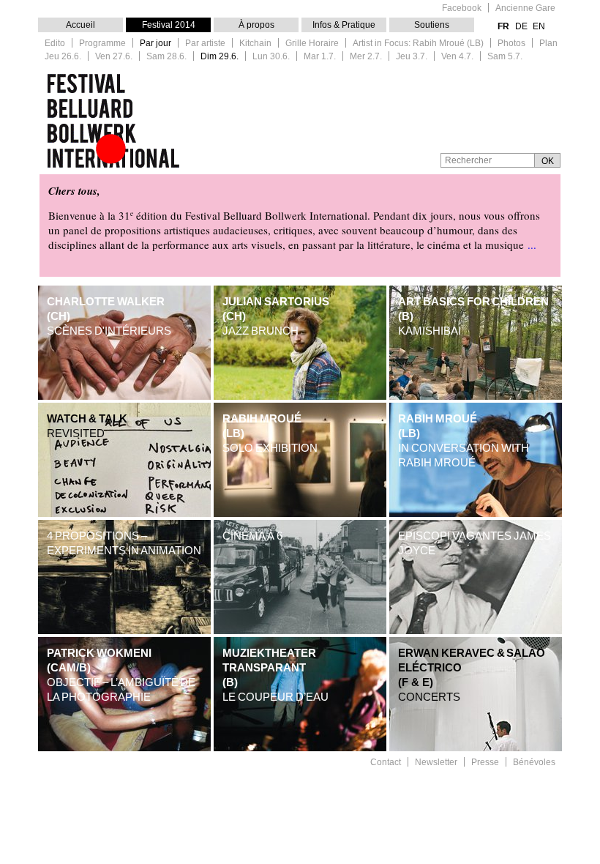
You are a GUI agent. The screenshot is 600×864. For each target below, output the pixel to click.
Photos (511, 44)
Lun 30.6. (271, 57)
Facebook (461, 8)
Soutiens (431, 25)
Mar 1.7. (320, 57)
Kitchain (255, 44)
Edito (55, 44)
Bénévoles (534, 763)
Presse (485, 763)
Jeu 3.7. (411, 57)
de (521, 26)
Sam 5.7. (504, 57)
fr (503, 26)
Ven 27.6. (113, 57)
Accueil (80, 25)
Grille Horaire (312, 44)
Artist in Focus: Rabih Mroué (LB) (418, 44)
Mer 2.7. (366, 57)
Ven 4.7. (457, 57)
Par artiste (205, 44)
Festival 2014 (168, 25)
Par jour (155, 44)
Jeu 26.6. (63, 57)
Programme (102, 44)
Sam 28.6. (166, 57)
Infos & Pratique (343, 25)
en (539, 26)
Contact (385, 763)
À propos (256, 25)
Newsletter (436, 763)
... (532, 244)
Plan (548, 44)
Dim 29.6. (219, 57)
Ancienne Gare (525, 8)
